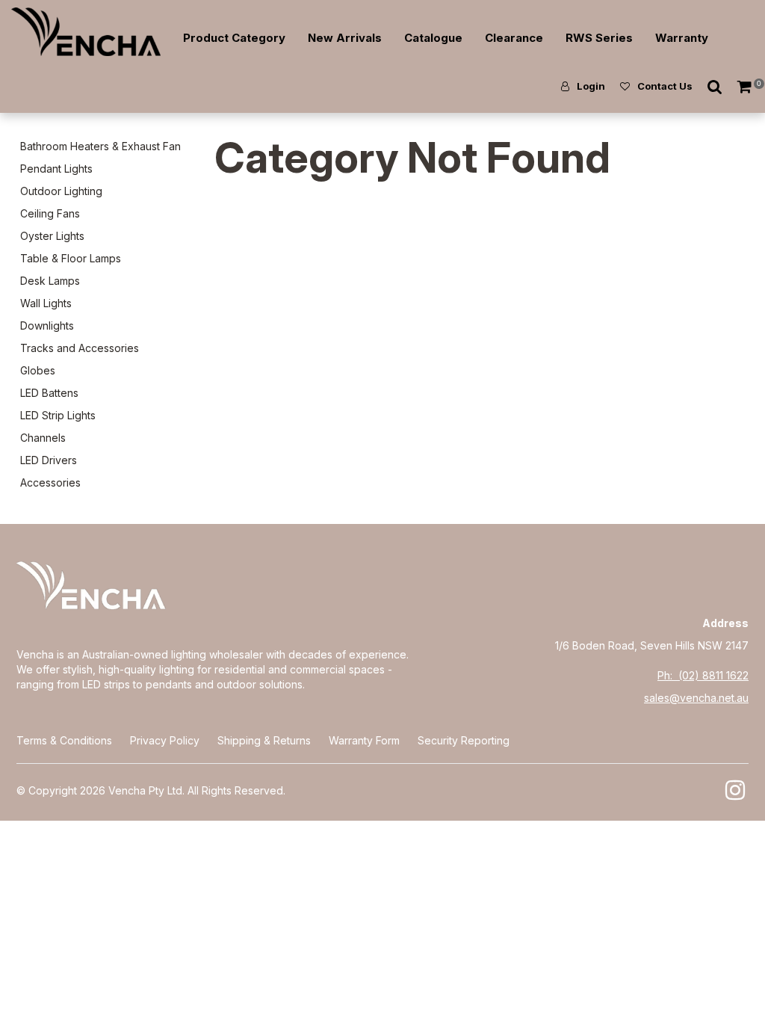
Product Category (234, 38)
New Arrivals (345, 38)
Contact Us (665, 86)
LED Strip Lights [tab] (58, 415)
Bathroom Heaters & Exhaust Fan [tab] (100, 146)
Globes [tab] (37, 370)
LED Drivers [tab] (48, 460)
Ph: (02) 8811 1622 (703, 675)
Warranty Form (364, 740)
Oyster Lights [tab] (52, 235)
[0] (745, 86)
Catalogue (433, 38)
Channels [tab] (43, 437)
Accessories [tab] (50, 482)
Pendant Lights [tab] (56, 168)
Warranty (681, 38)
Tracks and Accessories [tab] (79, 348)
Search (715, 86)
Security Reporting (464, 740)
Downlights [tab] (47, 325)
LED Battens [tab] (49, 392)
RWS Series (599, 38)
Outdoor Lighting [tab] (61, 191)
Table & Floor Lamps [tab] (70, 258)
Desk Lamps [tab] (50, 280)
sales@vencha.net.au (696, 697)
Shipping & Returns (264, 740)
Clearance (514, 38)
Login (591, 86)
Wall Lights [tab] (46, 303)
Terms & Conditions (64, 740)
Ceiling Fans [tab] (50, 213)
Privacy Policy (164, 740)
